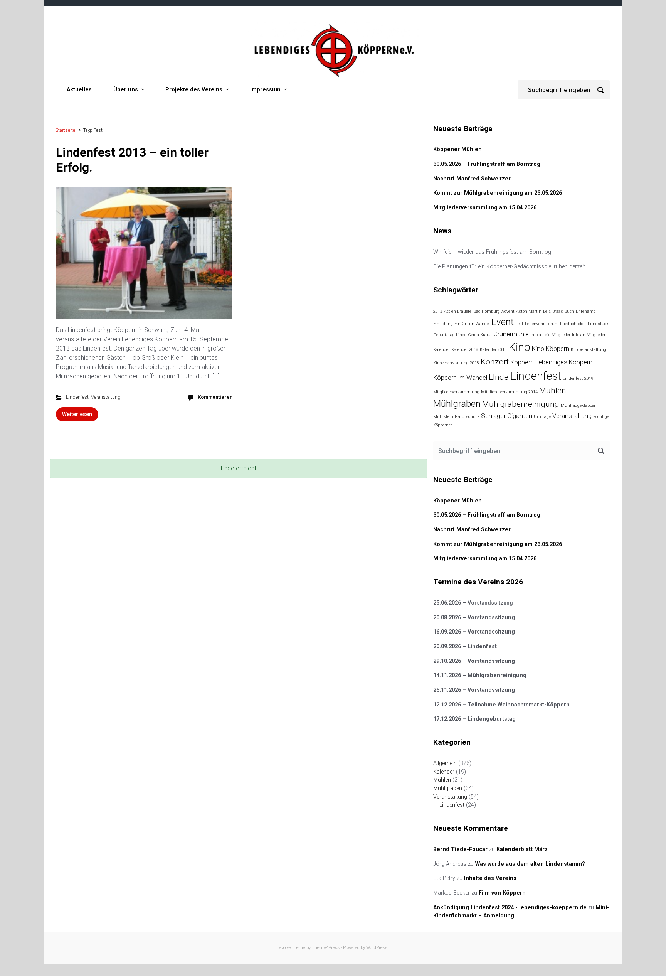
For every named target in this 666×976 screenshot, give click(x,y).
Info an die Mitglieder (550, 334)
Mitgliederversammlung (456, 391)
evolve (285, 947)
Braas (557, 311)
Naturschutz (467, 416)
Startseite (65, 130)
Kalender (441, 349)
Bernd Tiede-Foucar (460, 849)
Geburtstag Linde (449, 334)
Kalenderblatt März (522, 849)
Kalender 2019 (493, 349)
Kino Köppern (550, 348)
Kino (519, 347)
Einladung (443, 323)
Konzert (495, 361)
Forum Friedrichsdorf (566, 323)
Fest (519, 323)
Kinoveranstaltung (588, 349)
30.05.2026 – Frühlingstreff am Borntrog (486, 164)
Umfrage (542, 416)
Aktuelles (79, 89)
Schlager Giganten (506, 416)
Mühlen (552, 390)
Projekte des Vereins (193, 89)
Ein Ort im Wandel (472, 323)
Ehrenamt (585, 311)
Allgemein (445, 763)
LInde (498, 377)
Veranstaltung (106, 397)
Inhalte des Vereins (490, 878)
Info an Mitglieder (588, 334)
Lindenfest (77, 397)
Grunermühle (511, 334)
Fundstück (598, 323)
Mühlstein (443, 416)
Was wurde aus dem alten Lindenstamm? (530, 864)
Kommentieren (215, 397)
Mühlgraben (457, 403)
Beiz (547, 311)
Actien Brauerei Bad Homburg (472, 311)
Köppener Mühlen (457, 149)
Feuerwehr (535, 323)
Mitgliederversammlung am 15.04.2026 (484, 207)
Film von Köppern (502, 893)
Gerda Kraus (480, 334)
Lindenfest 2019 (578, 378)
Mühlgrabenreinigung (520, 404)
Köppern (522, 362)
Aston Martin (529, 311)
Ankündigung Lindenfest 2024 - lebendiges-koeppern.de (510, 907)
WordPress (376, 947)
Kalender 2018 (464, 349)
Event (502, 322)
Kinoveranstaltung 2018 (456, 363)
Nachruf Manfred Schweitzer (472, 178)
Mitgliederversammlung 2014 (509, 391)
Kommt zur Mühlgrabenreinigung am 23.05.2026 (497, 193)
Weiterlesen (77, 414)
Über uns (125, 89)
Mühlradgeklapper (578, 405)
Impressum (265, 89)
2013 (437, 311)
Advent (508, 311)
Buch (569, 311)
